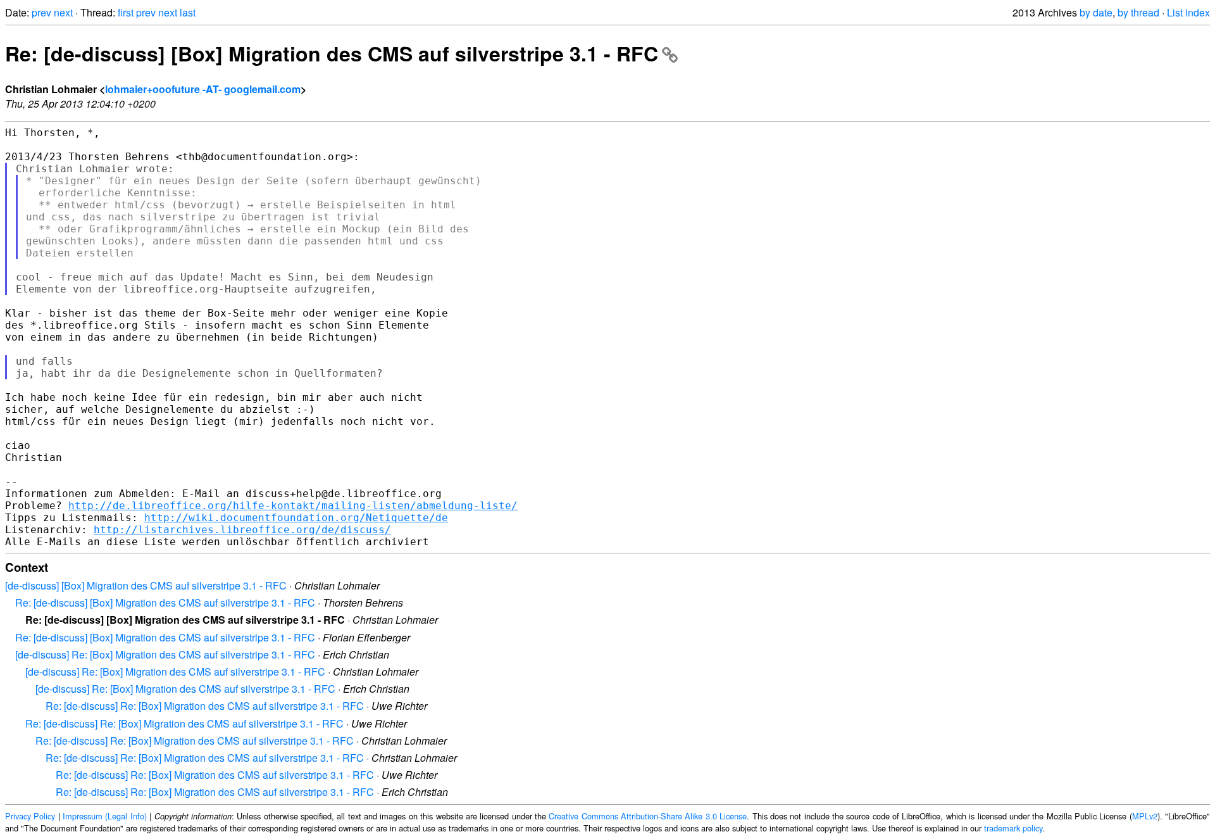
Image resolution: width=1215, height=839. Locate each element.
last (188, 12)
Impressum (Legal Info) (105, 816)
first (126, 12)
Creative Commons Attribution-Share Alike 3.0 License (648, 816)
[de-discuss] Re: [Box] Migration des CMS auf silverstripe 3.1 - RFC (165, 654)
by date (1096, 12)
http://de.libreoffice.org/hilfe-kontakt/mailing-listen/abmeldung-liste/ (293, 506)
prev (41, 12)
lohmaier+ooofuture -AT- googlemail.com (203, 89)
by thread (1138, 12)
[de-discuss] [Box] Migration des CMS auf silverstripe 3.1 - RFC (146, 585)
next (63, 12)
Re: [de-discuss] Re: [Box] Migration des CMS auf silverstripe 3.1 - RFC (205, 705)
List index (1188, 12)
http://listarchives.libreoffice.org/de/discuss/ (242, 530)
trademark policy (1013, 828)
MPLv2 (1144, 816)
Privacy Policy (30, 816)
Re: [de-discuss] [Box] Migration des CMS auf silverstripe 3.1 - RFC (331, 53)
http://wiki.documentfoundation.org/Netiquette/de (296, 518)
